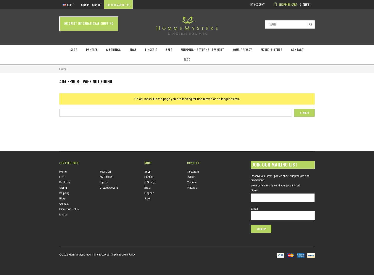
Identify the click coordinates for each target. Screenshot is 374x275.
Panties (91, 49)
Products (64, 182)
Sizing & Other (271, 49)
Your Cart (105, 171)
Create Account (109, 187)
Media (63, 214)
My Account (106, 176)
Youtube (192, 182)
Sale (169, 49)
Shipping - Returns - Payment (202, 49)
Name (254, 190)
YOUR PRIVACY (242, 49)
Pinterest (192, 187)
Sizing (63, 187)
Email (254, 208)
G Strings (113, 49)
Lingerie (151, 49)
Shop (74, 49)
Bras (133, 49)
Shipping (64, 193)
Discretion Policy (69, 209)
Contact (297, 49)
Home (63, 69)
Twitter (191, 176)
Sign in (104, 182)
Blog (187, 59)
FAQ (61, 176)
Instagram (193, 171)
